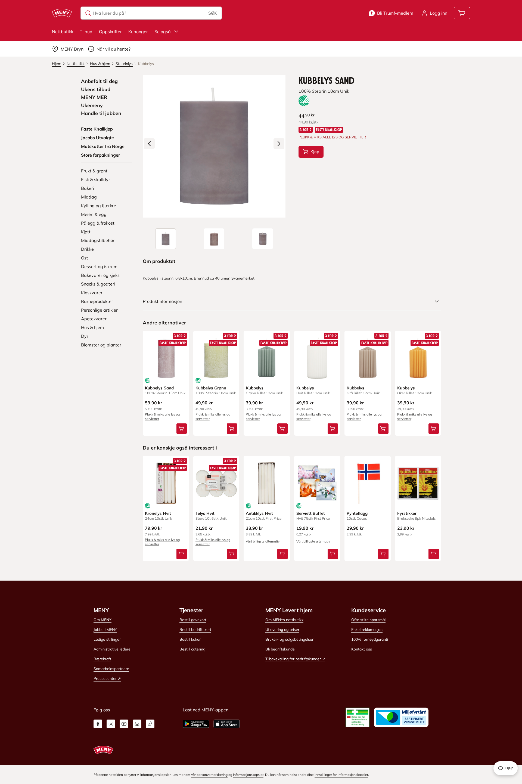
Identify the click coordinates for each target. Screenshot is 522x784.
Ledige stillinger (107, 639)
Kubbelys (254, 388)
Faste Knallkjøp (97, 129)
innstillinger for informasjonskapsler (341, 775)
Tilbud (86, 31)
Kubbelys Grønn (210, 388)
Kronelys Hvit (158, 513)
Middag (89, 197)
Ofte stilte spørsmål (368, 619)
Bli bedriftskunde (280, 649)
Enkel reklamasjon (367, 629)
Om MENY (102, 619)
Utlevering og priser (282, 629)
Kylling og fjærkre (98, 205)
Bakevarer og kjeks (100, 275)
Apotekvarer (94, 318)
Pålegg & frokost (97, 223)
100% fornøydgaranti (369, 639)
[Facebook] (98, 724)
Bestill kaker (190, 639)
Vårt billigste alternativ (262, 541)
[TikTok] (150, 724)
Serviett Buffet (310, 513)
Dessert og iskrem (99, 266)
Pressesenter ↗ (107, 678)
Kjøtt (86, 231)
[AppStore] (226, 724)
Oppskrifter (110, 31)
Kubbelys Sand (159, 388)
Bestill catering (192, 649)
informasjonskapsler (248, 775)
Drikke (87, 249)
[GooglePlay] (196, 724)
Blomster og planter (101, 345)
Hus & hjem (92, 327)
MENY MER (94, 97)
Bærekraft (102, 658)
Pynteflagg (357, 513)
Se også (162, 31)
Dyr (84, 336)
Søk (212, 13)
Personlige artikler (99, 310)
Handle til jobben (101, 113)
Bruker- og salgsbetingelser (289, 639)
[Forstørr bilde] (214, 146)
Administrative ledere (112, 649)
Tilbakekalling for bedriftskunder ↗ (295, 658)
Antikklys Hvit (259, 513)
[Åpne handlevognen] (462, 13)
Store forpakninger (100, 155)
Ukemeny (92, 106)
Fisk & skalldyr (95, 179)
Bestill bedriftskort (195, 629)
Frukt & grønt (94, 170)
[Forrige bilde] (149, 143)
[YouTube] (124, 724)
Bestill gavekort (192, 619)
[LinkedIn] (137, 724)
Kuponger (138, 31)
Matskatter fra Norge (103, 146)
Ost (84, 258)
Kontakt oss (361, 649)
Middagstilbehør (97, 240)
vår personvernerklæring (209, 775)
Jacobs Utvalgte (97, 137)
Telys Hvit (205, 513)
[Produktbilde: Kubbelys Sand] (165, 238)
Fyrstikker (407, 513)
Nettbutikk (62, 31)
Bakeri (87, 188)
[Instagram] (111, 724)
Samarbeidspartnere (111, 668)
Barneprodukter (97, 301)
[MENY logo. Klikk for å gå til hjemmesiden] (62, 13)
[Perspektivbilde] (262, 238)
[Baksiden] (214, 238)
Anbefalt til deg (99, 81)
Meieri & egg (94, 214)
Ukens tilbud (95, 89)
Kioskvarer (91, 292)
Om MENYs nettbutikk (284, 619)
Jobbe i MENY (105, 629)
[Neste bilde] (279, 143)
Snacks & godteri (98, 284)
